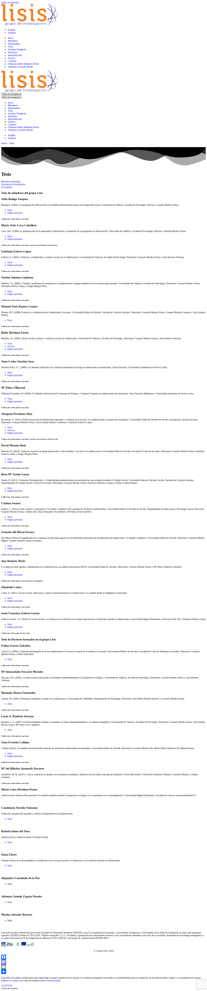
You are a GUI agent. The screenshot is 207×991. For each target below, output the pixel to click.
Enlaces (11, 58)
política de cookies (10, 980)
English (11, 29)
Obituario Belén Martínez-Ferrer (23, 64)
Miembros (13, 41)
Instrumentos (14, 43)
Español (12, 32)
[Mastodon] (103, 961)
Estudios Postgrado (17, 49)
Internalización (15, 55)
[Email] (103, 966)
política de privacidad (50, 980)
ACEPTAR (6, 985)
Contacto (12, 61)
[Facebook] (103, 957)
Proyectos (12, 52)
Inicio (10, 38)
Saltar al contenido (10, 2)
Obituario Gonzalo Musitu (20, 66)
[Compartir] (103, 971)
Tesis (10, 46)
